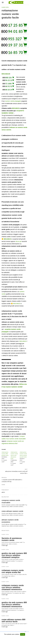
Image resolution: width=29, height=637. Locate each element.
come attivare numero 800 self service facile (13, 620)
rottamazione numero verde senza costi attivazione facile (14, 455)
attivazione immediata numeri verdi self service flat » (16, 472)
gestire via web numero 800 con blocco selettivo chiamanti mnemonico (14, 604)
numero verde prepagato (13, 101)
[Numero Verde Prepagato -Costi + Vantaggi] (15, 2)
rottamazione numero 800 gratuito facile (5, 453)
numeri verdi (5, 7)
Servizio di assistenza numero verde (12, 539)
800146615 (6, 74)
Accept (22, 634)
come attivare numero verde (12, 511)
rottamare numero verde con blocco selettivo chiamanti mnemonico (13, 587)
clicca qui (18, 241)
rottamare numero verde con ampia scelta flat (13, 571)
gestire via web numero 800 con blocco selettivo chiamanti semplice (14, 555)
